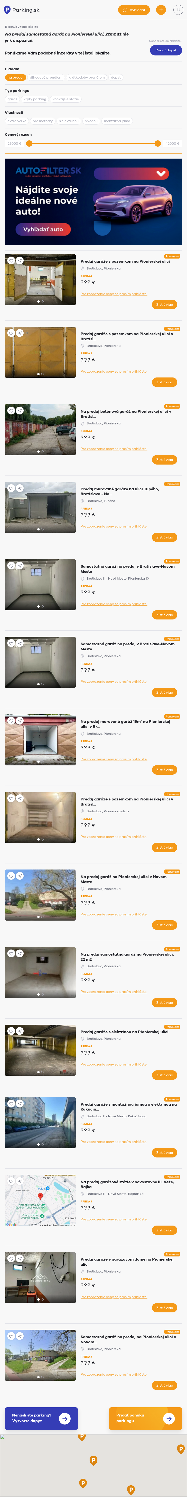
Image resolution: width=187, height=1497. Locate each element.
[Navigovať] (20, 260)
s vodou (91, 121)
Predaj (86, 276)
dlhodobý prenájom (46, 77)
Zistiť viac (164, 304)
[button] (82, 1436)
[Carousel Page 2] (42, 301)
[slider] (29, 143)
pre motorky (43, 121)
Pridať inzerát (161, 10)
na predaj (16, 77)
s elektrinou (69, 121)
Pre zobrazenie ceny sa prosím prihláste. (114, 294)
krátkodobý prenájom (87, 77)
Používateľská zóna (178, 10)
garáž (12, 99)
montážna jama (117, 121)
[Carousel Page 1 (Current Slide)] (38, 301)
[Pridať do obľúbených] (11, 260)
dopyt (116, 77)
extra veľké (17, 121)
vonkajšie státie (66, 99)
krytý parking (35, 99)
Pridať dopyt (166, 50)
